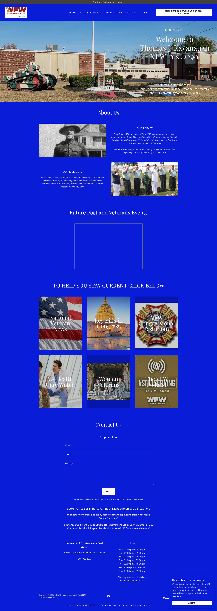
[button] (144, 12)
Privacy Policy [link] (117, 499)
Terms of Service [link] (132, 499)
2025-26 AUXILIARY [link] (113, 12)
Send (108, 491)
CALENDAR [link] (131, 12)
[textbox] (108, 445)
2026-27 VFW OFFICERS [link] (90, 12)
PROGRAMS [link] (135, 605)
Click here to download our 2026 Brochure (184, 12)
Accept (191, 603)
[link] (16, 12)
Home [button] (70, 605)
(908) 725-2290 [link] (174, 30)
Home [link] (72, 12)
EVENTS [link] (146, 605)
